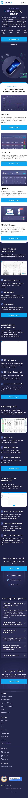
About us (3, 740)
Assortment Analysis (6, 706)
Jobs (2, 743)
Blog (2, 723)
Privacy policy (14, 792)
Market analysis (5, 699)
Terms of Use (4, 736)
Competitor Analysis (6, 696)
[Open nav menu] (26, 3)
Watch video (14, 44)
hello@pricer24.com (6, 766)
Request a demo (14, 39)
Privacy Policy (5, 733)
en (23, 2)
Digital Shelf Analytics (7, 703)
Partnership (4, 730)
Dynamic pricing (5, 712)
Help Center (4, 720)
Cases (2, 727)
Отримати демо (14, 315)
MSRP (2, 709)
